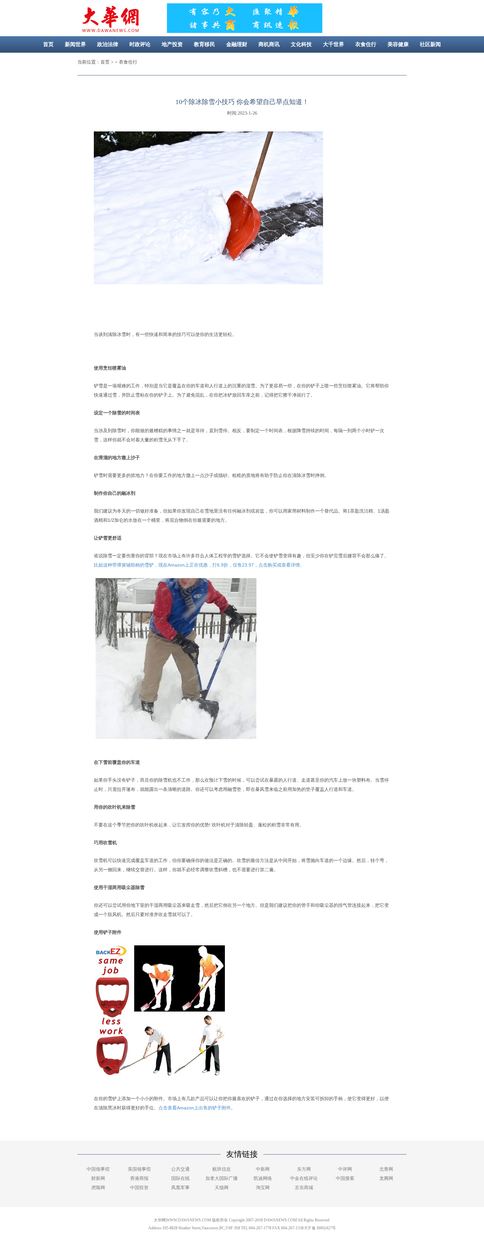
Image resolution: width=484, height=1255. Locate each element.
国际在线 (180, 1178)
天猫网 (222, 1187)
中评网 (345, 1169)
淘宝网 (263, 1187)
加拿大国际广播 (221, 1178)
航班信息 (221, 1169)
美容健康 (398, 44)
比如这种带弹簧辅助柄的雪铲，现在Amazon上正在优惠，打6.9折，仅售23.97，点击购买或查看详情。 (199, 565)
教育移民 (204, 44)
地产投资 (172, 44)
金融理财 (236, 44)
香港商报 (139, 1178)
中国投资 (139, 1187)
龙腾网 (386, 1178)
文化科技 (301, 44)
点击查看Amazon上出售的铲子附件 (194, 1107)
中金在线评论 (304, 1178)
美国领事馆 (139, 1169)
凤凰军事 (180, 1187)
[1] (244, 31)
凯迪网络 (263, 1178)
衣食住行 (365, 44)
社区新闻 (430, 44)
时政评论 (139, 44)
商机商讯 (269, 44)
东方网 (304, 1169)
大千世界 (333, 44)
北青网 (386, 1169)
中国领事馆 (98, 1169)
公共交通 (180, 1169)
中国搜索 (345, 1178)
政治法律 (107, 44)
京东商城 (304, 1187)
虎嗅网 (98, 1187)
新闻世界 (75, 44)
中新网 (263, 1169)
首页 (48, 44)
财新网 (98, 1178)
